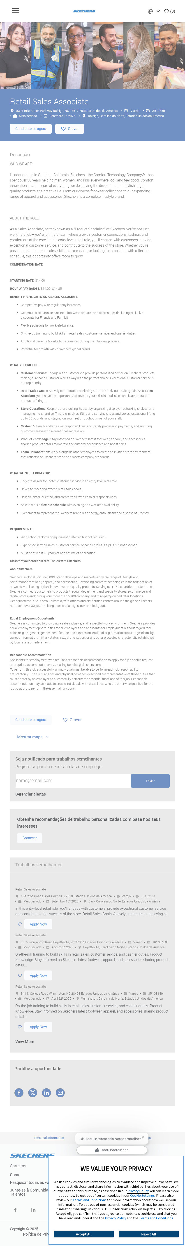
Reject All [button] (148, 1234)
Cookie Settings (142, 1195)
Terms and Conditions (89, 1200)
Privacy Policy (137, 1191)
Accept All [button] (84, 1234)
